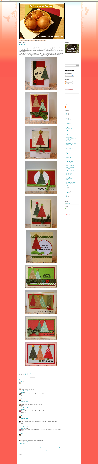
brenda (22, 392)
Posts (67, 81)
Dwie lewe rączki (24, 433)
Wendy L (22, 415)
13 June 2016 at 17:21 (24, 390)
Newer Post (21, 447)
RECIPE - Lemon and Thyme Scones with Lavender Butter (71, 165)
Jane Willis (67, 106)
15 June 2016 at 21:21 (24, 437)
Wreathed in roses (69, 178)
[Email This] (30, 377)
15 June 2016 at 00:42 (24, 431)
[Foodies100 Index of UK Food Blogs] (69, 207)
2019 (67, 114)
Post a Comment (22, 443)
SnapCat (67, 156)
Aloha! (67, 153)
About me (32, 40)
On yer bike (68, 152)
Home (21, 40)
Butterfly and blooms (69, 147)
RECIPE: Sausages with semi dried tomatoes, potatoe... (70, 134)
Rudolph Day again (69, 137)
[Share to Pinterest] (34, 377)
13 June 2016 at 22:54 (24, 413)
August (68, 124)
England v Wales (68, 157)
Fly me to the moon (69, 128)
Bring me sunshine (69, 173)
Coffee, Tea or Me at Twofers (70, 149)
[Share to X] (32, 377)
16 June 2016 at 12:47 (24, 441)
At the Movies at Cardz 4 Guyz (71, 143)
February (68, 191)
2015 (67, 194)
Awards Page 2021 (26, 40)
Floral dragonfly (68, 177)
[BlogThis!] (31, 377)
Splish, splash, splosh (69, 161)
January (68, 192)
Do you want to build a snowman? (71, 182)
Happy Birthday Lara (69, 148)
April (67, 188)
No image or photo (69, 158)
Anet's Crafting (23, 428)
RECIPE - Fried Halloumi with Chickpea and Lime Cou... (70, 170)
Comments (67, 83)
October (68, 122)
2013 (67, 196)
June (67, 127)
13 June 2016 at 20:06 (24, 401)
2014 (67, 195)
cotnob (22, 403)
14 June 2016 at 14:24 (24, 426)
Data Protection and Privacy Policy (40, 40)
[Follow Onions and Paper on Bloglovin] (69, 76)
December (68, 119)
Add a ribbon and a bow (28, 374)
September (68, 123)
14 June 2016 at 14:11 (24, 418)
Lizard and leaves (69, 140)
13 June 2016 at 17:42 (24, 396)
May (67, 187)
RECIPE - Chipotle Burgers (70, 167)
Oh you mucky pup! (69, 174)
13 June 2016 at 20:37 (24, 407)
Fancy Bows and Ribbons (29, 373)
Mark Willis (67, 107)
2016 (67, 118)
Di (21, 420)
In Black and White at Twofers (70, 183)
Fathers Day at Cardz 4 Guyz (70, 179)
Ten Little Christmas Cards (70, 168)
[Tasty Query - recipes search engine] (68, 215)
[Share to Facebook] (33, 377)
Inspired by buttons (69, 144)
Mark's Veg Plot (68, 145)
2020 (67, 113)
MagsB (22, 409)
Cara (22, 398)
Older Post (60, 447)
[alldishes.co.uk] (67, 203)
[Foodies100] (67, 208)
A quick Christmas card (69, 162)
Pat (21, 381)
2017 (67, 117)
